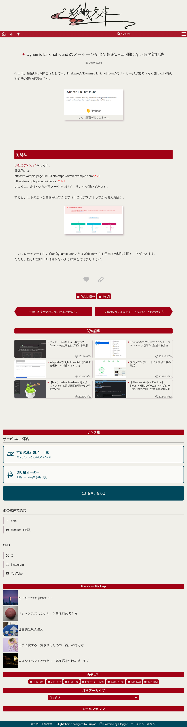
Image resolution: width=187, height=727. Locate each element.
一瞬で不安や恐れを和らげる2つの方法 (53, 312)
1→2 (73, 681)
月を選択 (54, 697)
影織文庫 (46, 724)
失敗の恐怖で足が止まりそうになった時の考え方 (134, 312)
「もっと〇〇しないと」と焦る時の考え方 (47, 613)
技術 (106, 296)
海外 (152, 681)
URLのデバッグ (25, 165)
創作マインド (94, 681)
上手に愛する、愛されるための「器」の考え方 (51, 644)
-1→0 (38, 681)
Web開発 (87, 296)
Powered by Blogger (115, 724)
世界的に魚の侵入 (30, 629)
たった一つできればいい (35, 597)
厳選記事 (117, 681)
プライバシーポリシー (144, 724)
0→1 (55, 681)
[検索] (119, 34)
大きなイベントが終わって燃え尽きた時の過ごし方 (54, 660)
